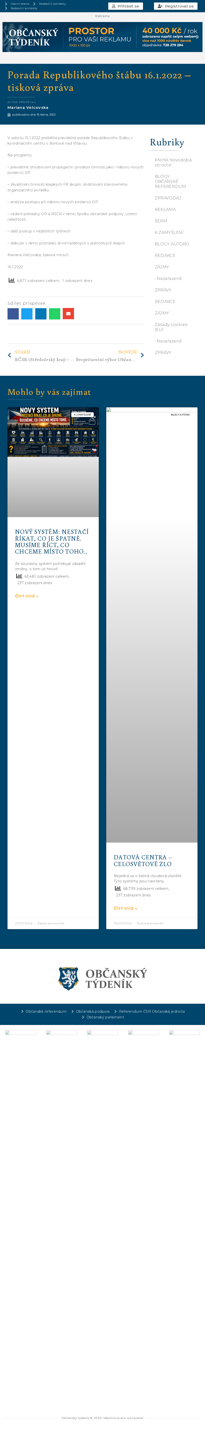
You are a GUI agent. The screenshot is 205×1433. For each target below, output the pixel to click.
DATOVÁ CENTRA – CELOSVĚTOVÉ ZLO (143, 860)
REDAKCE (165, 255)
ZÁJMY (162, 267)
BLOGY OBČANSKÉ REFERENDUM (170, 181)
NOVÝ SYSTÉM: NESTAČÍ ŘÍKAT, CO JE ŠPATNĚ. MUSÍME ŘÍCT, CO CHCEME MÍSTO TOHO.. (52, 541)
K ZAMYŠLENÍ (169, 232)
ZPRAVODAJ (168, 198)
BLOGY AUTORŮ (172, 244)
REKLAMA (165, 209)
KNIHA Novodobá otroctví (173, 162)
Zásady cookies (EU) (171, 327)
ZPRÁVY (163, 290)
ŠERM (161, 221)
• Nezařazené (168, 278)
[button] (125, 6)
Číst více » (26, 596)
